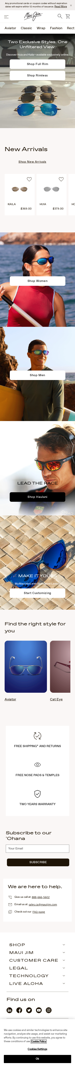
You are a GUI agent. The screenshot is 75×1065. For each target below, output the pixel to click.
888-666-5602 (41, 897)
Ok (37, 1059)
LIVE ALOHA (26, 984)
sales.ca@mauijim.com (43, 904)
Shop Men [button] (37, 375)
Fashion (56, 28)
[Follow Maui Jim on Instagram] (49, 1012)
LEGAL (18, 968)
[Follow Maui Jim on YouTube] (39, 1012)
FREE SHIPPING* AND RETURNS (37, 746)
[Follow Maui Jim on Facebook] (19, 1012)
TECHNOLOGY (29, 976)
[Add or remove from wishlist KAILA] (29, 180)
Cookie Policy (38, 1041)
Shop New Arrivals (32, 162)
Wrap (41, 28)
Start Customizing (37, 593)
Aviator (10, 28)
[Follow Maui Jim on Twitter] (29, 1012)
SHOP (17, 945)
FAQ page (38, 911)
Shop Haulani (38, 497)
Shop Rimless (37, 76)
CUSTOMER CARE (33, 961)
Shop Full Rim (37, 64)
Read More (60, 6)
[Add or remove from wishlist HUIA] (61, 180)
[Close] (71, 5)
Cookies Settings (37, 1049)
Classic (26, 28)
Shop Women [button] (38, 281)
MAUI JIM (21, 953)
